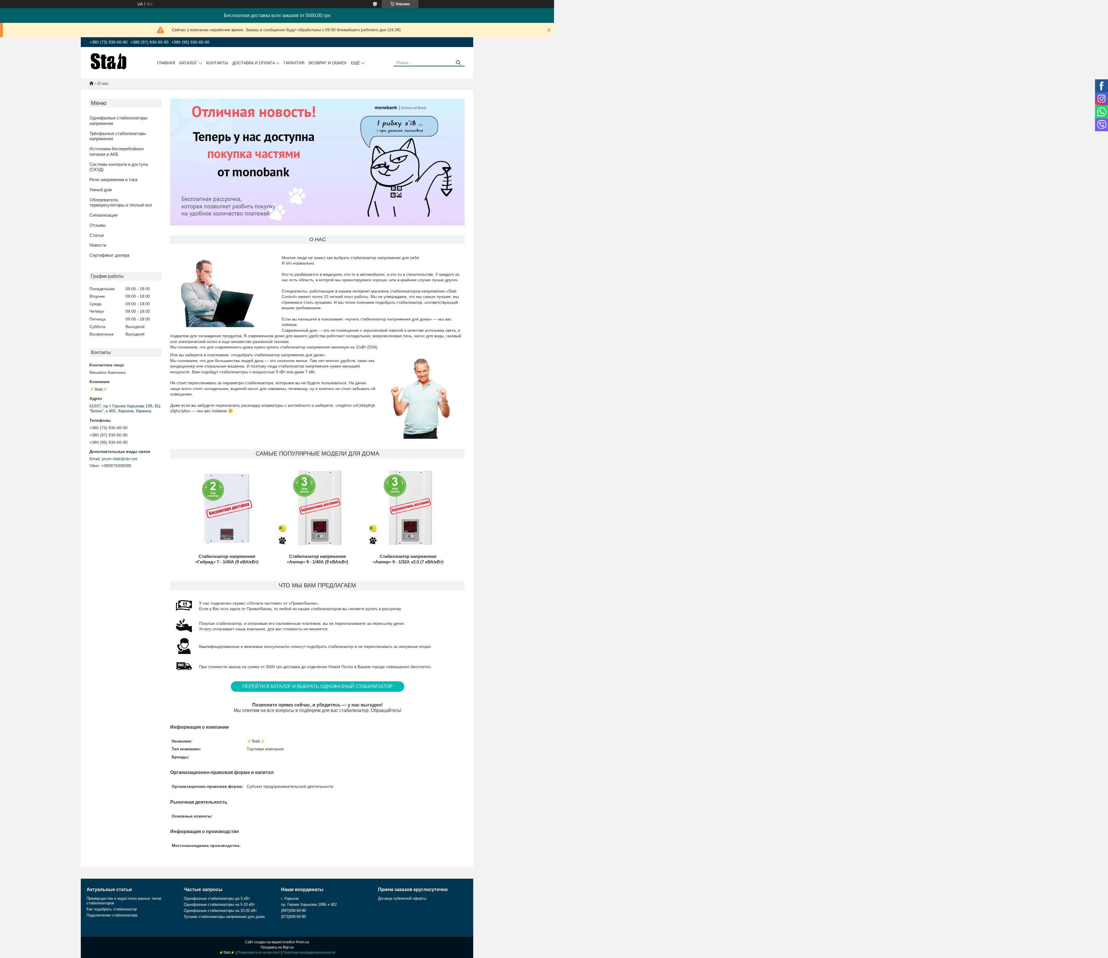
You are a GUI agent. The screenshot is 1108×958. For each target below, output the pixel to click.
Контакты (217, 63)
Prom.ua (302, 942)
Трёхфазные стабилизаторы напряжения (117, 136)
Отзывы (97, 225)
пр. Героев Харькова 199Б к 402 (309, 904)
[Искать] (458, 62)
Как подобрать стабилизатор (112, 909)
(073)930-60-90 (293, 916)
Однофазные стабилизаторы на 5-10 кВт (219, 904)
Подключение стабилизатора (112, 915)
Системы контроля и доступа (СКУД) (118, 167)
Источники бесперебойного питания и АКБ (116, 151)
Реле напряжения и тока (113, 179)
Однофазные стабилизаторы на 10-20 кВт (220, 910)
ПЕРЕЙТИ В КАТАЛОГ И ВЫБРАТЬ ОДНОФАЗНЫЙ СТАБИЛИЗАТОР (317, 686)
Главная (166, 63)
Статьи (96, 235)
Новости (97, 245)
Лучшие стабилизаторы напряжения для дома (224, 916)
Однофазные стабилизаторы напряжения (118, 120)
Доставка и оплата (253, 63)
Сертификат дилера (109, 255)
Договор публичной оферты (402, 898)
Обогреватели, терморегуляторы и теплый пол (120, 202)
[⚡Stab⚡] (108, 61)
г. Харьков (290, 898)
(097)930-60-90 (293, 910)
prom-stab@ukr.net (119, 458)
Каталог (188, 63)
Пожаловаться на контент (258, 952)
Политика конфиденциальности (309, 952)
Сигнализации (103, 215)
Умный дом (100, 189)
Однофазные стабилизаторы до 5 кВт (217, 898)
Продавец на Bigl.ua (277, 947)
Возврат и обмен (328, 63)
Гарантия (294, 63)
